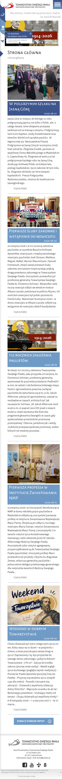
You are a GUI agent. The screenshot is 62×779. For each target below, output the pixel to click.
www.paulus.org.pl (23, 758)
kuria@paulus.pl (43, 758)
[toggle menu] (57, 4)
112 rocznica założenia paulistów (17, 34)
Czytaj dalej (20, 188)
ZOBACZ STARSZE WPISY (31, 721)
